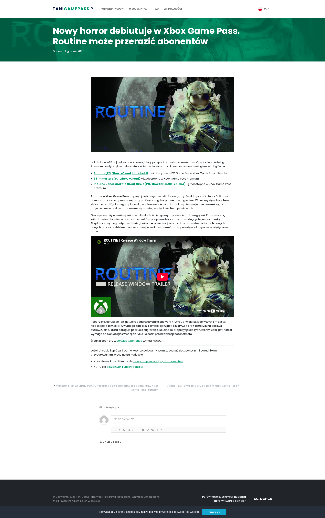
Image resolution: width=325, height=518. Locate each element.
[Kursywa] (119, 430)
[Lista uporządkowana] (133, 430)
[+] (162, 429)
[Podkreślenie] (124, 430)
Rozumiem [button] (214, 512)
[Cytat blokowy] (143, 430)
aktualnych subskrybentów (125, 367)
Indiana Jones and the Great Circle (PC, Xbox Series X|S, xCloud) (140, 184)
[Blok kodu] (147, 430)
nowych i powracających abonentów (158, 361)
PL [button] (265, 8)
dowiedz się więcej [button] (186, 511)
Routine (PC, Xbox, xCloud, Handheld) (121, 173)
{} (157, 429)
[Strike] (128, 430)
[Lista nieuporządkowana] (138, 430)
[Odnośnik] (152, 430)
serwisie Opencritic (130, 341)
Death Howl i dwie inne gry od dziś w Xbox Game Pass (202, 386)
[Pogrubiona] (114, 430)
